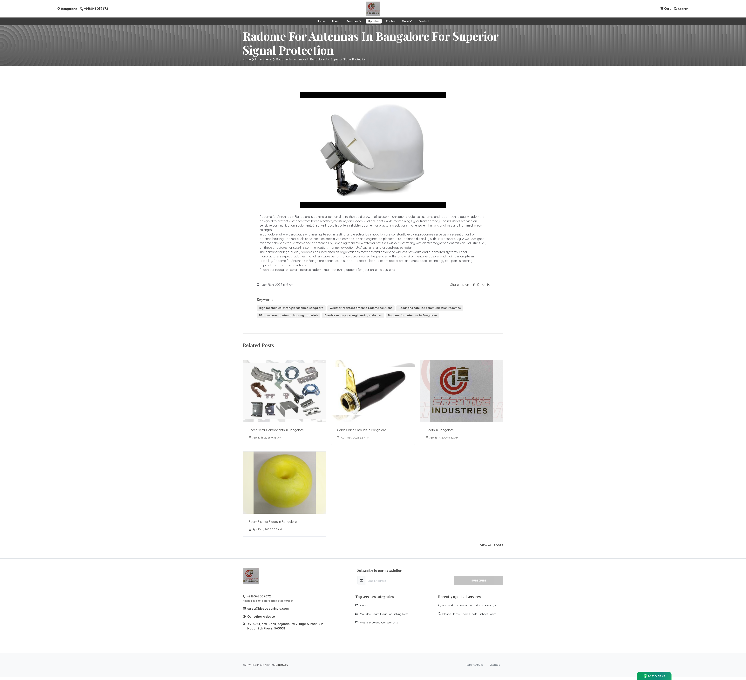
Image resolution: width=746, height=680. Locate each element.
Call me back (402, 338)
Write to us (377, 355)
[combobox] (338, 338)
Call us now (363, 360)
